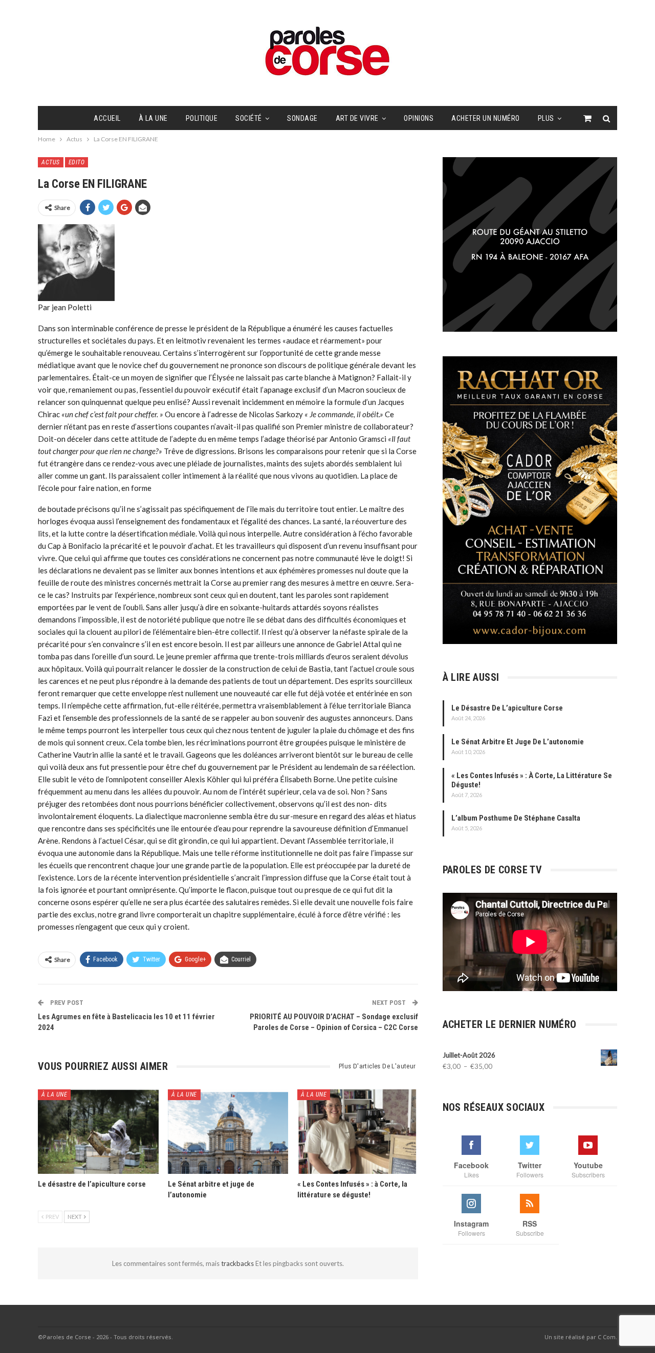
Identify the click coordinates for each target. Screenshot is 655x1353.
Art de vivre (357, 118)
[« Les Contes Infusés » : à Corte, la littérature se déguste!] (357, 1131)
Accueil (107, 118)
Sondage (302, 118)
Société (248, 118)
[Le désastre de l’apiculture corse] (98, 1131)
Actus (50, 162)
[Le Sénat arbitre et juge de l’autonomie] (228, 1131)
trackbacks (238, 1263)
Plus (546, 118)
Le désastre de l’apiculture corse (507, 708)
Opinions (418, 118)
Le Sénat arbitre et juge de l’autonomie (517, 741)
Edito (77, 162)
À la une (153, 118)
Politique (202, 118)
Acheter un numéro (485, 118)
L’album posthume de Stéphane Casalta (515, 818)
